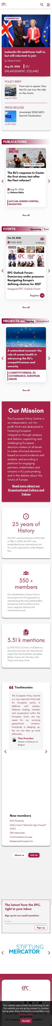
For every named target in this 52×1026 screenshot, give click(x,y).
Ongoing (29, 321)
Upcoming (35, 229)
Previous (1, 180)
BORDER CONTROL (29, 201)
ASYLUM (13, 201)
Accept (26, 1020)
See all (26, 215)
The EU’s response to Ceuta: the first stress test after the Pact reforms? (26, 176)
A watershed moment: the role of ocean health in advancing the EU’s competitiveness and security (25, 358)
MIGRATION (15, 204)
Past (46, 229)
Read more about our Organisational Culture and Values (26, 490)
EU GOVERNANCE (22, 374)
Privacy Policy (26, 1014)
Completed (43, 321)
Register (34, 295)
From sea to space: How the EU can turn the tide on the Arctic (32, 90)
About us (19, 855)
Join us (34, 855)
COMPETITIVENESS (20, 372)
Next (48, 180)
